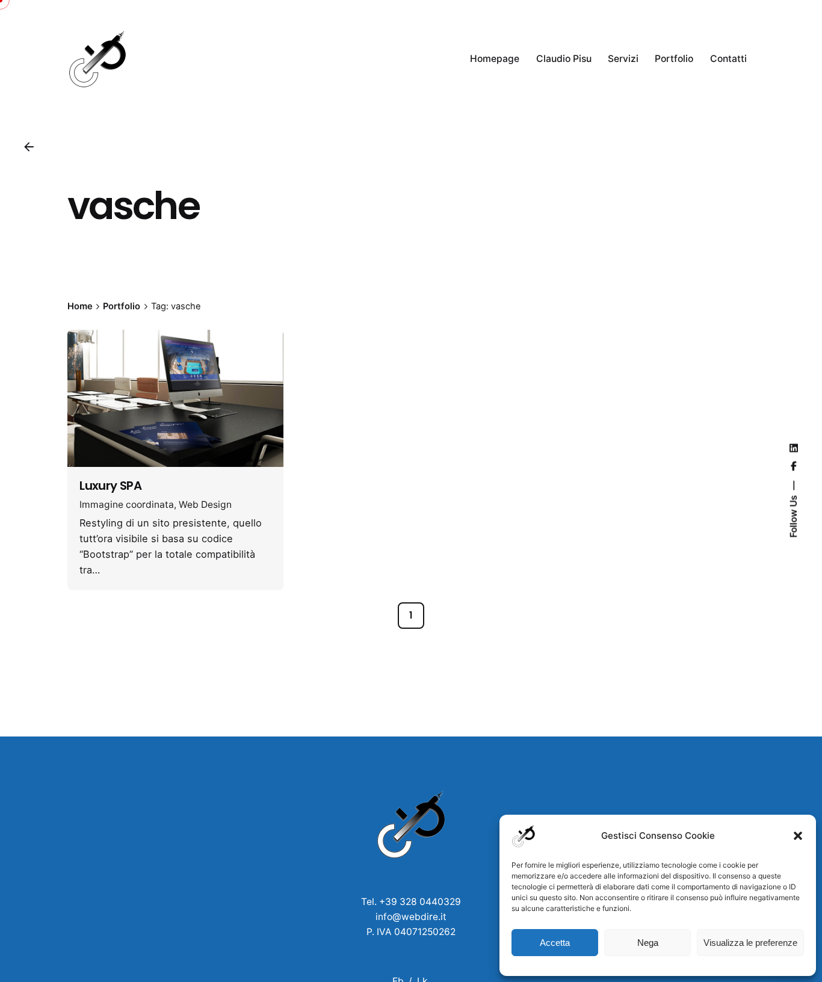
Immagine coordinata (126, 504)
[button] (798, 836)
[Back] (29, 147)
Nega (647, 942)
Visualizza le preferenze (750, 942)
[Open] (96, 355)
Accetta (555, 942)
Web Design (205, 504)
